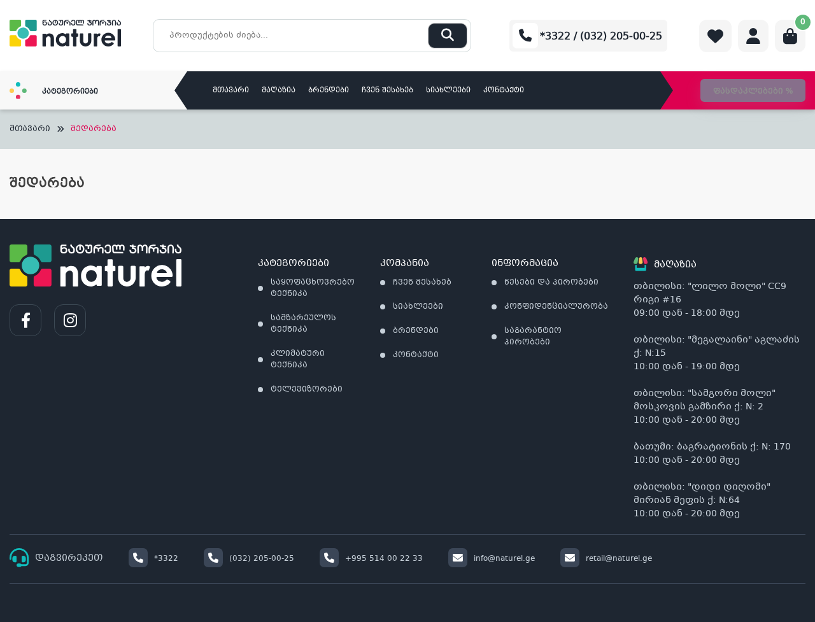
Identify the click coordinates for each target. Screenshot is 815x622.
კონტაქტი (503, 90)
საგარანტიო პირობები (533, 336)
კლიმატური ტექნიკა (298, 359)
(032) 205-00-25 (261, 559)
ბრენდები (328, 90)
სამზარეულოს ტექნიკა (303, 324)
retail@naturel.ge (619, 559)
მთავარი (231, 90)
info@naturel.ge (504, 559)
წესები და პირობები (551, 282)
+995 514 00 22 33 (384, 559)
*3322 (166, 559)
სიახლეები (448, 90)
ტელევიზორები (307, 389)
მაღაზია (278, 90)
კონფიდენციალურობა (556, 307)
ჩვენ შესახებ (387, 90)
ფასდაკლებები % (753, 91)
